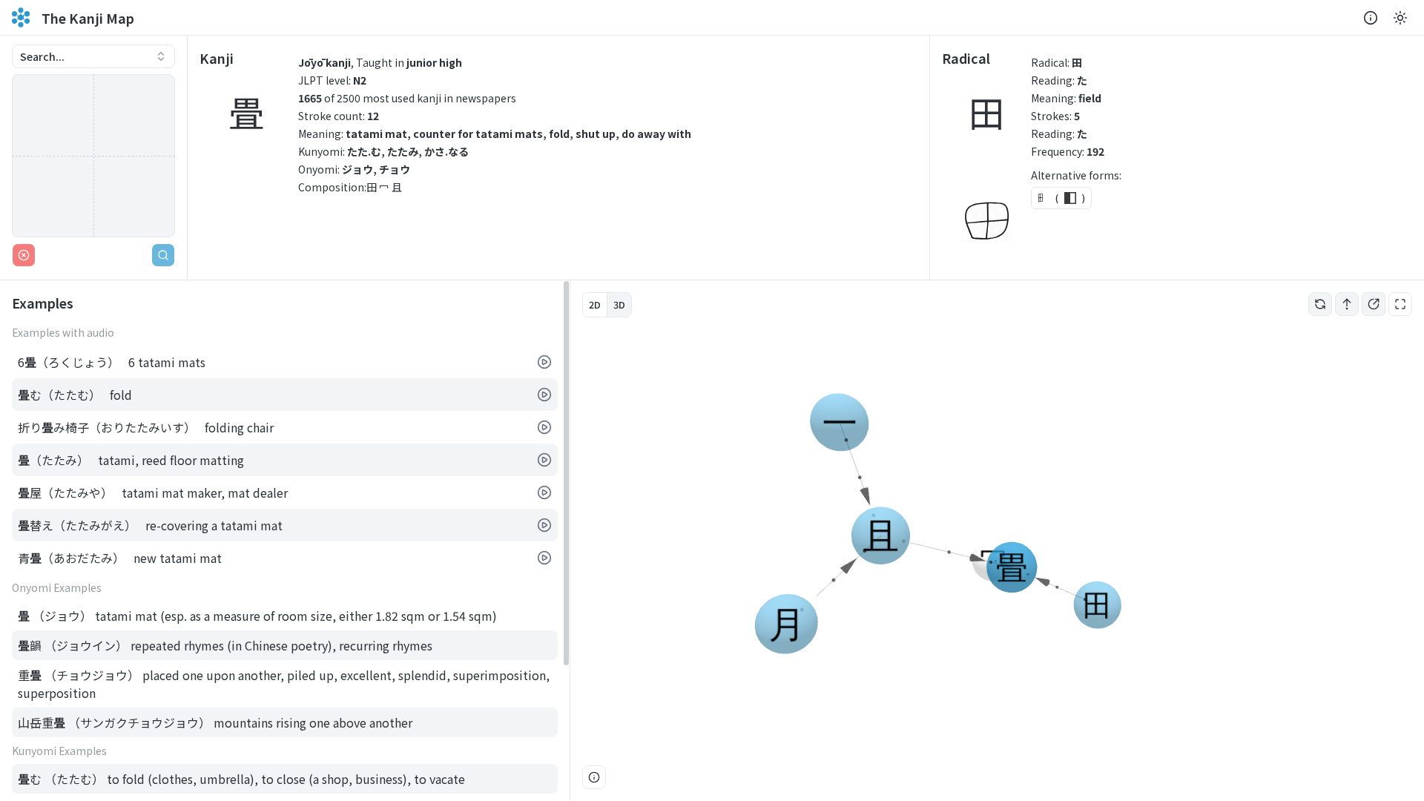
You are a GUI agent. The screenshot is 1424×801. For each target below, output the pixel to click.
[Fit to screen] (1400, 304)
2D (595, 304)
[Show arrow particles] (1347, 304)
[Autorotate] (1320, 304)
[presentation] (285, 540)
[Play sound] (544, 362)
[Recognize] (163, 255)
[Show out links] (1373, 304)
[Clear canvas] (24, 255)
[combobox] (93, 56)
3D (619, 304)
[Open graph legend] (594, 777)
